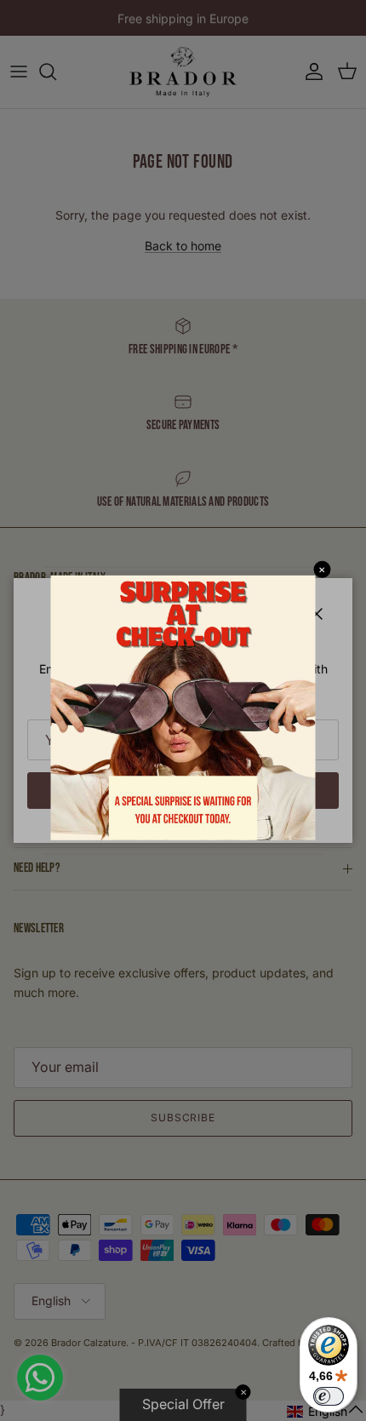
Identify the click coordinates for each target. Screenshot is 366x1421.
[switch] (328, 1396)
